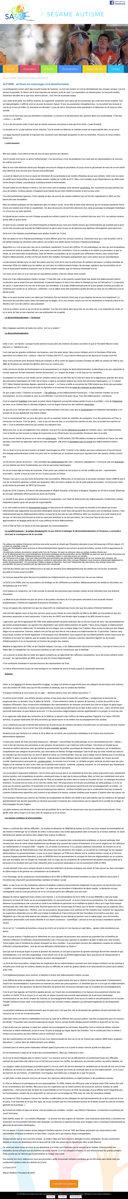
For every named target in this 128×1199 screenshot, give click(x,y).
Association (29, 69)
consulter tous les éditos (64, 1183)
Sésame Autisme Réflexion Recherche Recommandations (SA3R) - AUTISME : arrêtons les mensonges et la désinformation (54, 12)
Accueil (11, 69)
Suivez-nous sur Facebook (117, 3)
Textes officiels (94, 69)
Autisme (49, 69)
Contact (116, 69)
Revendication (70, 69)
